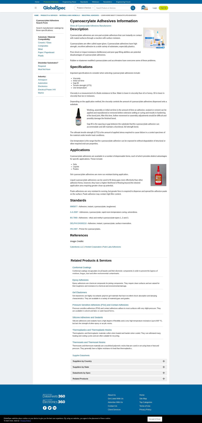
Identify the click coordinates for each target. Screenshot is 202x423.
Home (37, 2)
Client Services (114, 410)
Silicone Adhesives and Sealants (87, 317)
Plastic (41, 56)
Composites (43, 46)
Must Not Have (44, 69)
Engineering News (69, 2)
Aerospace (42, 80)
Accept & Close (154, 419)
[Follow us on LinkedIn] (54, 408)
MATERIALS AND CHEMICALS (70, 15)
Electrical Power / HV (47, 90)
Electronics (42, 86)
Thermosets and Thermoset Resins (88, 342)
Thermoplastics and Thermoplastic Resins (92, 330)
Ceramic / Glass (44, 43)
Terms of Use (144, 406)
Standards (84, 2)
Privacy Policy (145, 410)
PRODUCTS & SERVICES (49, 15)
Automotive (42, 83)
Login (155, 8)
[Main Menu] (36, 8)
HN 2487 (74, 229)
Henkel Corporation (93, 247)
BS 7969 (73, 218)
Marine (41, 93)
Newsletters (107, 2)
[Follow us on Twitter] (50, 408)
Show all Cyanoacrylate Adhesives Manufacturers (90, 26)
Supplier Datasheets (81, 355)
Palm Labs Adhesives (112, 247)
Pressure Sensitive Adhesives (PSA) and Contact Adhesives (100, 305)
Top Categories (145, 402)
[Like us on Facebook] (45, 408)
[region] (101, 419)
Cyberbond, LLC (77, 247)
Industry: (42, 77)
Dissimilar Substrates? (48, 63)
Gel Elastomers (79, 292)
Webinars (95, 2)
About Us (112, 395)
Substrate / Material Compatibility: (46, 38)
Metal (40, 49)
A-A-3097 (74, 212)
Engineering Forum (123, 2)
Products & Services (51, 2)
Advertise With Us (115, 402)
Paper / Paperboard (46, 52)
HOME (36, 15)
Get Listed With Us (115, 399)
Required (42, 66)
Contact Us (112, 406)
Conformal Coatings (81, 267)
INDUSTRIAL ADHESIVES (90, 15)
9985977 (74, 207)
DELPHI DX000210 (78, 223)
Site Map (143, 399)
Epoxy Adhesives (80, 280)
